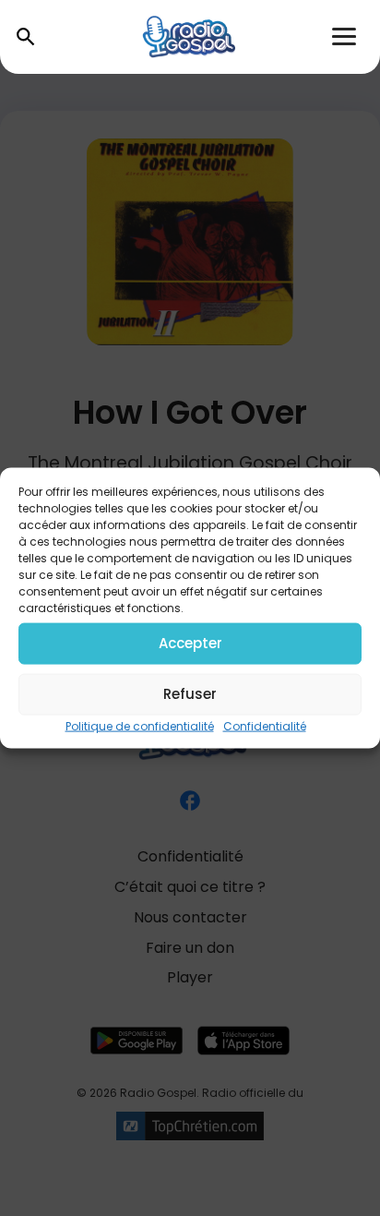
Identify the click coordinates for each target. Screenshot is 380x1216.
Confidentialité (264, 725)
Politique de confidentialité (139, 725)
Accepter (190, 643)
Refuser (190, 694)
